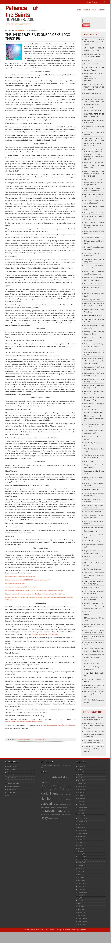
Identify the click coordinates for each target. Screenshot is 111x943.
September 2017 (82, 892)
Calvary (51, 783)
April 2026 (81, 778)
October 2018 (82, 863)
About (94, 10)
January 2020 (82, 830)
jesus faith (53, 790)
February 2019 (82, 854)
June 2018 (81, 871)
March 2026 (81, 781)
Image (42, 790)
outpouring (48, 803)
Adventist (58, 777)
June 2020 (81, 824)
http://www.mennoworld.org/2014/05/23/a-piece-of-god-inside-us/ (27, 580)
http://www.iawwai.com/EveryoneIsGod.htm (20, 576)
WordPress (82, 930)
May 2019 (80, 851)
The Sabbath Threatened (93, 511)
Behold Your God (12, 766)
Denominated (50, 785)
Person (68, 804)
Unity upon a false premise (93, 316)
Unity (44, 818)
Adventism (48, 777)
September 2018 (82, 866)
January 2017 (82, 915)
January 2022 (82, 801)
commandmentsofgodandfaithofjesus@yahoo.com (58, 725)
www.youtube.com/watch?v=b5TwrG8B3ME (44, 634)
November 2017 (82, 886)
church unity (57, 783)
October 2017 (82, 889)
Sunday (68, 811)
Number (46, 798)
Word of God (11, 795)
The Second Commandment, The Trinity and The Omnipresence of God (94, 101)
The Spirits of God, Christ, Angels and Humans (94, 725)
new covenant (65, 794)
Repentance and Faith (91, 489)
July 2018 (80, 868)
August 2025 (81, 795)
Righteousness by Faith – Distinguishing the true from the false (94, 418)
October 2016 (82, 924)
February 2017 (82, 912)
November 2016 (82, 921)
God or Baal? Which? (91, 587)
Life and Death (11, 778)
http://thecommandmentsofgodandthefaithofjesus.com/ (24, 721)
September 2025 (82, 792)
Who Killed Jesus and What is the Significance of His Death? (94, 694)
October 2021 (82, 804)
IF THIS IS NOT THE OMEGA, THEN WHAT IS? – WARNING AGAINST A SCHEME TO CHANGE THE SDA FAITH (94, 154)
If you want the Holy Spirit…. (94, 284)
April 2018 (81, 877)
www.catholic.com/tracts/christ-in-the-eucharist (21, 587)
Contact (101, 10)
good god (58, 788)
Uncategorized (11, 792)
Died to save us (58, 785)
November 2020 (82, 819)
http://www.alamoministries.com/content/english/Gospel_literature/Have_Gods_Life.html (35, 594)
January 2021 (82, 816)
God (42, 788)
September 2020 (82, 822)
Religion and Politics (13, 784)
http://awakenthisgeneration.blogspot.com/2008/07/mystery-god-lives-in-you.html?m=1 (34, 590)
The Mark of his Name (91, 237)
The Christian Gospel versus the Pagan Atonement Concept (94, 575)
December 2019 (82, 833)
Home (79, 10)
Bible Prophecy (18, 739)
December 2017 (82, 883)
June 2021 (81, 813)
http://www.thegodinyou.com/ (15, 583)
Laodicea (68, 790)
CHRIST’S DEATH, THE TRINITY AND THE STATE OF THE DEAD (94, 87)
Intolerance (47, 790)
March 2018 (81, 880)
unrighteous (51, 818)
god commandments (49, 788)
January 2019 (82, 857)
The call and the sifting (92, 541)
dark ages (43, 785)
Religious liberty (49, 807)
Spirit (64, 811)
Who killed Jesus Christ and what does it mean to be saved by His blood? (94, 361)
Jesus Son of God (60, 790)
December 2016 (82, 918)
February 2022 (82, 798)
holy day (68, 788)
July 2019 (80, 845)
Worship (57, 818)
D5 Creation (66, 930)
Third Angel (44, 814)
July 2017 (80, 898)
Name (54, 793)
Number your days (90, 531)
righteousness (58, 807)
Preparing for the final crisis (93, 527)
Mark (44, 793)
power (42, 807)
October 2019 (82, 836)
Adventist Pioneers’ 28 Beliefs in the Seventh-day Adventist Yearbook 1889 (94, 605)
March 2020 (81, 827)
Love (8, 781)
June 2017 (81, 901)
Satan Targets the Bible (92, 300)
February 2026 (82, 784)
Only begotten (64, 799)
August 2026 (81, 766)
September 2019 (82, 839)
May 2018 (80, 874)
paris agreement (61, 804)
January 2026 (82, 786)
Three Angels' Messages (54, 814)
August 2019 (81, 842)
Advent (42, 777)
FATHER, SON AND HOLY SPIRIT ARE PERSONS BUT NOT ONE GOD (94, 173)
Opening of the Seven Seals (93, 213)
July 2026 (80, 769)
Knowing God (28, 739)
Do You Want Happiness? (93, 569)
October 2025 (82, 789)
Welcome (87, 10)
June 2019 (81, 848)
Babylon (68, 777)
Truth (69, 814)
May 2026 (80, 775)
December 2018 (82, 860)
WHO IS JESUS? (90, 60)
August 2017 (81, 895)
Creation (9, 772)
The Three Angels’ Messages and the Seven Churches (94, 225)
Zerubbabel (19, 30)
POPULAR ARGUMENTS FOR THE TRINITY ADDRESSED (94, 165)
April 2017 (81, 907)
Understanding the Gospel (93, 64)
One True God (89, 461)
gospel (63, 788)
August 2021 (81, 810)
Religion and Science (13, 786)
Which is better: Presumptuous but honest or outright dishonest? (94, 182)
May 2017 (80, 904)
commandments (66, 783)
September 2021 (82, 807)
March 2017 (81, 909)
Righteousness (11, 789)
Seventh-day (54, 810)
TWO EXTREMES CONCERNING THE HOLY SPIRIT (94, 42)
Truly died (64, 814)
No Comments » (40, 739)
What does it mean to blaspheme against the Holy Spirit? (94, 352)
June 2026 (81, 772)
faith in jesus (66, 785)
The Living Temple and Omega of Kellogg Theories (37, 36)
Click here (44, 765)
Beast (45, 782)
